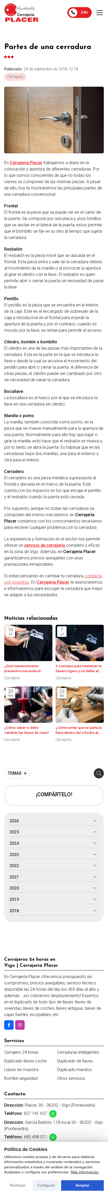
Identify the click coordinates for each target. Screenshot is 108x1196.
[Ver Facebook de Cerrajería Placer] (9, 1025)
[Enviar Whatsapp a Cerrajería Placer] (53, 1113)
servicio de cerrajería (44, 545)
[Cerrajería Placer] (21, 12)
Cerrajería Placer (26, 162)
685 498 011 (35, 1136)
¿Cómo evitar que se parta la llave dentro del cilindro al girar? (78, 730)
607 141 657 (35, 1113)
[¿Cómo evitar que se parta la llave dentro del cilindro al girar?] (80, 704)
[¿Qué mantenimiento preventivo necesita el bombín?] (28, 643)
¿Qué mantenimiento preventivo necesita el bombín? (22, 668)
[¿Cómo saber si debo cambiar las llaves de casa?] (28, 704)
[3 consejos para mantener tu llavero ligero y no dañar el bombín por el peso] (80, 643)
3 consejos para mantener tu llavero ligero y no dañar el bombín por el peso (79, 668)
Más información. (85, 1172)
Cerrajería (15, 77)
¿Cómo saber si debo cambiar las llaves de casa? (26, 730)
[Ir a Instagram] (20, 1025)
